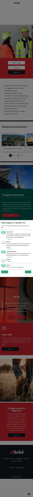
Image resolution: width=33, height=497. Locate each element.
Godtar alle (28, 272)
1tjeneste (9, 261)
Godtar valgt (5, 272)
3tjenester (9, 249)
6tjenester (9, 239)
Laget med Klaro (28, 275)
